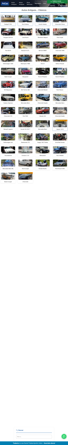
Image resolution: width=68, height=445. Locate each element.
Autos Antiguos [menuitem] (14, 3)
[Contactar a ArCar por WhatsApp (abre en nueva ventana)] (64, 436)
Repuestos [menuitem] (38, 3)
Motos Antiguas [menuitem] (21, 3)
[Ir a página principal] (5, 3)
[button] (34, 431)
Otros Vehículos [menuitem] (29, 3)
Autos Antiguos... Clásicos (34, 10)
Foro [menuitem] (44, 3)
